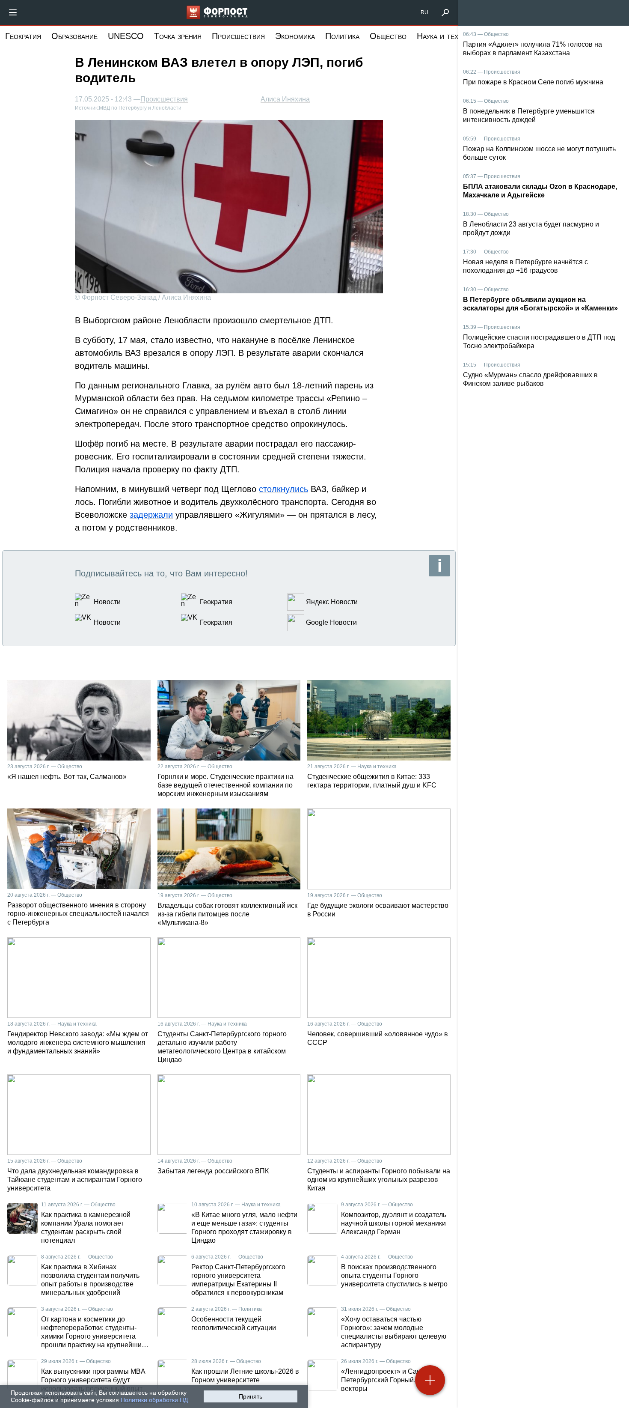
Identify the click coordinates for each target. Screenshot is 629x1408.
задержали (151, 514)
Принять (250, 1396)
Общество (388, 36)
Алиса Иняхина (285, 99)
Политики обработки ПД (154, 1399)
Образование (74, 36)
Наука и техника (445, 36)
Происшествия (238, 36)
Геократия (23, 36)
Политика (342, 36)
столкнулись (283, 489)
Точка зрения (178, 36)
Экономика (295, 36)
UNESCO (126, 36)
